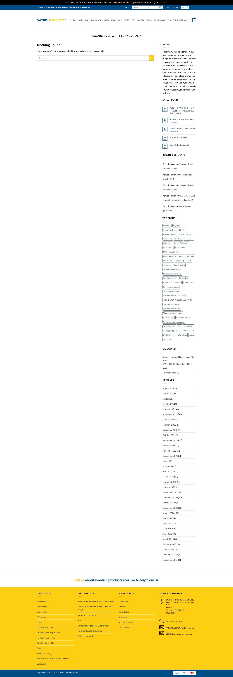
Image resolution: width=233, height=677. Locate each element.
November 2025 (170, 414)
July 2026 (167, 393)
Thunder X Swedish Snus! (173, 313)
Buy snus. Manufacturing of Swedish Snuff (94, 608)
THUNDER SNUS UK (171, 304)
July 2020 (167, 518)
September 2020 (170, 508)
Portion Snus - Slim (45, 643)
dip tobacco (167, 239)
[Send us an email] (126, 7)
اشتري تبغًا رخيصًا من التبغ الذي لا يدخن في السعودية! (178, 197)
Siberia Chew (168, 261)
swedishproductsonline (172, 282)
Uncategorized (169, 372)
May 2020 (167, 528)
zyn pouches (188, 326)
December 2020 (169, 492)
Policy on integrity (86, 636)
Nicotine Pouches (100, 20)
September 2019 (170, 559)
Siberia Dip (180, 261)
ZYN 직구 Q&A (188, 331)
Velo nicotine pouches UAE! (182, 119)
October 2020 (169, 502)
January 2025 (168, 419)
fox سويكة (178, 239)
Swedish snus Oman (171, 287)
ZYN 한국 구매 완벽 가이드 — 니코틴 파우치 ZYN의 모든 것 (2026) (182, 110)
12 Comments (176, 131)
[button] (172, 7)
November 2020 (170, 497)
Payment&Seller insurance (90, 630)
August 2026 (168, 388)
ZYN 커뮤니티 (168, 335)
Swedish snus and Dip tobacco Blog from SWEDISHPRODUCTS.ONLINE (178, 360)
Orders (122, 606)
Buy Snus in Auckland (179, 137)
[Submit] (151, 58)
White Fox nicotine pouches (173, 322)
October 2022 (169, 435)
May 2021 (167, 466)
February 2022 (169, 445)
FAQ (80, 620)
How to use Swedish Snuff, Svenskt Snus (96, 601)
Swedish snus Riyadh (171, 291)
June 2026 (167, 398)
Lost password (125, 627)
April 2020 (167, 533)
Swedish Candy (144, 20)
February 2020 (169, 544)
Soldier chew (184, 278)
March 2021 (168, 476)
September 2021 (170, 456)
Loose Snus (42, 611)
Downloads (124, 611)
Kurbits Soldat (180, 247)
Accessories (42, 601)
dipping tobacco (185, 234)
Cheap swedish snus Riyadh (173, 230)
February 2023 (169, 424)
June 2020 (167, 523)
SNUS (189, 261)
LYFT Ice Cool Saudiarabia (173, 256)
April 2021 (167, 471)
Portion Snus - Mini (46, 637)
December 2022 (169, 430)
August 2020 (168, 513)
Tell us (79, 580)
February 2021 (169, 482)
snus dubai (167, 265)
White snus (83, 20)
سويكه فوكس (182, 335)
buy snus (176, 225)
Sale (120, 20)
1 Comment (175, 122)
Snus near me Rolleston (172, 274)
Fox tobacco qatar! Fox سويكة (176, 208)
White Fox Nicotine (183, 317)
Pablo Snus (190, 256)
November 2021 (170, 450)
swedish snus (188, 282)
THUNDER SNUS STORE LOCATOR (177, 300)
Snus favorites (179, 265)
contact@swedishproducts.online (54, 7)
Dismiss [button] (163, 2)
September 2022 (170, 440)
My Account (124, 601)
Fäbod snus (189, 239)
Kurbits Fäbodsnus (181, 243)
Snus (72, 20)
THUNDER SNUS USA (171, 309)
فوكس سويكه (168, 339)
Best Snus (167, 225)
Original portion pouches (48, 632)
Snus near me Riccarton (172, 269)
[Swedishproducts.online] (51, 20)
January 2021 (168, 487)
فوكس (191, 335)
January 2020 (168, 549)
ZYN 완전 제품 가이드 (171, 331)
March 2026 (168, 404)
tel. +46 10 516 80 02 (81, 7)
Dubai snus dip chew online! (182, 128)
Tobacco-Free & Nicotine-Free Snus (171, 20)
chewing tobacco (169, 234)
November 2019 (170, 554)
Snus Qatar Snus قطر (179, 145)
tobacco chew (168, 317)
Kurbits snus (168, 247)
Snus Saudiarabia (169, 278)
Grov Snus (167, 243)
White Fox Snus (169, 326)
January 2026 (168, 409)
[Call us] (128, 7)
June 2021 (167, 461)
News (113, 20)
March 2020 (168, 539)
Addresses (123, 617)
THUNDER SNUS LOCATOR (174, 296)
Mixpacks (41, 617)
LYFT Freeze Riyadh (171, 252)
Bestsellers (129, 20)
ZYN (179, 326)
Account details (126, 622)
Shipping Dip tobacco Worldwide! (93, 625)
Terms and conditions (87, 615)
